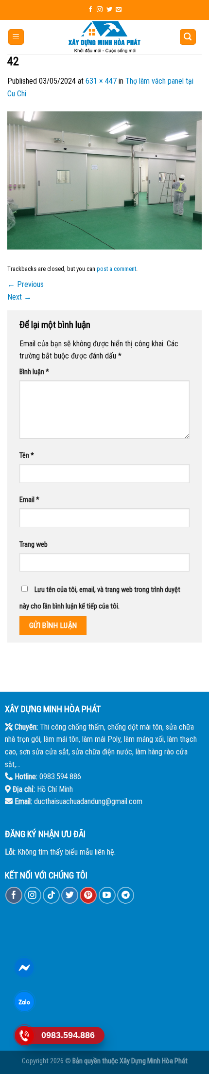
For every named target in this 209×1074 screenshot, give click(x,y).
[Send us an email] (119, 9)
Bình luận (34, 372)
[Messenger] (24, 967)
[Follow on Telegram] (125, 895)
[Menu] (16, 37)
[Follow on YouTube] (107, 895)
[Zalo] (24, 1001)
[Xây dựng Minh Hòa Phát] (104, 37)
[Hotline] (24, 1035)
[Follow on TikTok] (51, 895)
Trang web (33, 544)
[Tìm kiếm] (188, 37)
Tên (26, 455)
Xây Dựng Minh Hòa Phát (154, 1061)
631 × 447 (101, 81)
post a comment (116, 268)
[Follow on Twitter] (109, 9)
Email (29, 500)
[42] (104, 179)
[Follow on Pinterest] (88, 895)
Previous (25, 284)
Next (19, 297)
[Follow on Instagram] (100, 9)
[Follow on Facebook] (90, 9)
